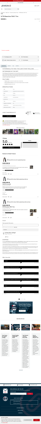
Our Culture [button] (20, 410)
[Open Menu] (2, 9)
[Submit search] (18, 9)
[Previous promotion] (7, 3)
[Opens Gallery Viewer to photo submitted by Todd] (5, 131)
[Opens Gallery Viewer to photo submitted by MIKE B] (10, 131)
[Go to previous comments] (17, 299)
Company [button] (20, 412)
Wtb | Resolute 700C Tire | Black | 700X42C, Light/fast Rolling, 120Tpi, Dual (17, 179)
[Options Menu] (37, 174)
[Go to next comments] (24, 299)
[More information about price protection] (38, 60)
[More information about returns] (38, 56)
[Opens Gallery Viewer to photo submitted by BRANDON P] (15, 131)
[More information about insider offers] (19, 60)
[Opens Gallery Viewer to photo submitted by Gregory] (37, 131)
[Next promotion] (33, 3)
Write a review (9, 116)
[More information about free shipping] (19, 56)
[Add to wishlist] (39, 21)
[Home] (6, 6)
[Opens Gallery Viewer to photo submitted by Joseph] (21, 131)
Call (17, 401)
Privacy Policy (5, 422)
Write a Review (11, 147)
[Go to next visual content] (21, 135)
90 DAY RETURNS (20, 2)
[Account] (35, 5)
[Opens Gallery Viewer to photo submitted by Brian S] (26, 131)
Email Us (17, 403)
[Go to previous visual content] (19, 135)
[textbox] (21, 225)
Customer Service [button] (20, 407)
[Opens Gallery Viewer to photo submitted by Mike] (31, 131)
